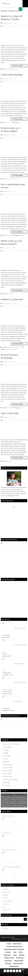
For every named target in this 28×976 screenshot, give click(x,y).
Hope (3, 753)
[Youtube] (14, 971)
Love (3, 759)
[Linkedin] (20, 971)
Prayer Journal (6, 764)
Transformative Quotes (12, 69)
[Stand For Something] (8, 823)
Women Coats (6, 910)
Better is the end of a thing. (9, 850)
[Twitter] (8, 971)
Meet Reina (17, 944)
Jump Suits (5, 898)
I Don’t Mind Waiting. (12, 74)
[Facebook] (5, 971)
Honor (19, 122)
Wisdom (9, 461)
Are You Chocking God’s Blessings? (11, 867)
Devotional (9, 235)
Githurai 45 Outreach (12, 299)
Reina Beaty (9, 468)
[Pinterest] (17, 971)
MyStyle (4, 761)
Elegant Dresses (6, 892)
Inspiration (5, 756)
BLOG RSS (5, 928)
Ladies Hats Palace (7, 901)
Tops (3, 907)
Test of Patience (6, 833)
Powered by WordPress (17, 939)
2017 (14, 794)
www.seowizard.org (19, 975)
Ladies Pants (5, 904)
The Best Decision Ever (14, 946)
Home (9, 944)
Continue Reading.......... (19, 65)
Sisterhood (5, 773)
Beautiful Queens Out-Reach (14, 347)
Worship (9, 122)
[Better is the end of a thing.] (8, 857)
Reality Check (10, 293)
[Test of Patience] (8, 840)
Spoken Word (6, 776)
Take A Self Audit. (10, 413)
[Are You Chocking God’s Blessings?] (8, 874)
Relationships (6, 770)
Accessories (5, 889)
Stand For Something (8, 816)
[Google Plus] (11, 971)
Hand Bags (5, 895)
